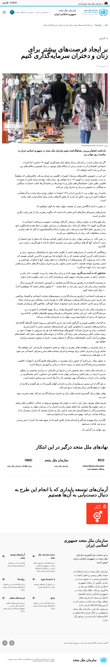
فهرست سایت (49, 661)
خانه (106, 25)
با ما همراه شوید (48, 579)
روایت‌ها (98, 25)
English (13, 2)
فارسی (5, 2)
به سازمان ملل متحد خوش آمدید (91, 4)
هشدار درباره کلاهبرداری (31, 659)
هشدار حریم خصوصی (14, 659)
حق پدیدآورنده (44, 659)
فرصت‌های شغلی (17, 598)
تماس (52, 659)
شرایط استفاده (38, 661)
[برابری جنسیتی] (96, 513)
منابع (53, 598)
